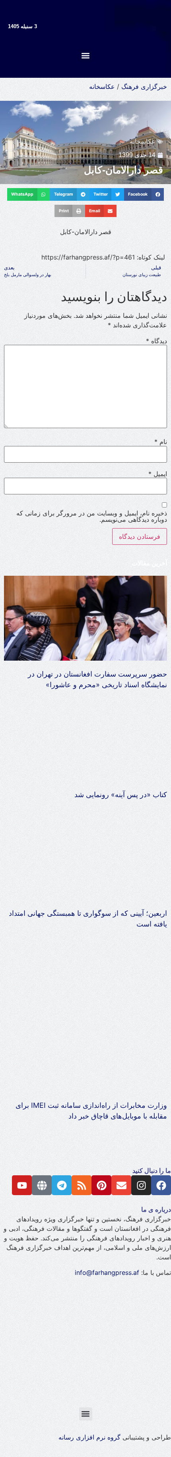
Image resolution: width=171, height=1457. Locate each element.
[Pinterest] (101, 1185)
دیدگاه (156, 341)
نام (160, 441)
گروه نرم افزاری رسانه (89, 1437)
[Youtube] (22, 1185)
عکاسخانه (102, 86)
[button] (85, 55)
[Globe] (42, 1185)
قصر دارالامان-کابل (123, 169)
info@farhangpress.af (107, 1272)
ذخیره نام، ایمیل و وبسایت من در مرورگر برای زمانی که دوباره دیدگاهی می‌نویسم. (91, 516)
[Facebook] (161, 1185)
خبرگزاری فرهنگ (144, 86)
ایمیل (157, 474)
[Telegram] (62, 1185)
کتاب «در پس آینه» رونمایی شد (120, 794)
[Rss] (81, 1185)
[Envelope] (121, 1185)
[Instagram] (141, 1185)
